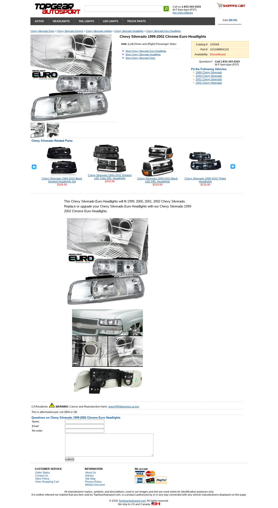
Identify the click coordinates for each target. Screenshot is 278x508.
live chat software (183, 12)
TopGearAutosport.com (132, 500)
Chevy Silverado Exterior (70, 31)
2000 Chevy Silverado (209, 75)
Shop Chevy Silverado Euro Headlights (146, 51)
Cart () (230, 20)
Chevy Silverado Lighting (99, 31)
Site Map (90, 478)
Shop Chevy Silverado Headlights (143, 54)
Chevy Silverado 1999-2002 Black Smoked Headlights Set (62, 180)
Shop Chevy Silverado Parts (140, 58)
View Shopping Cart (47, 481)
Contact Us (41, 475)
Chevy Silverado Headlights (129, 31)
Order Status (42, 472)
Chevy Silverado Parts (42, 31)
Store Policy (42, 478)
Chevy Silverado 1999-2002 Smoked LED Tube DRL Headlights (110, 177)
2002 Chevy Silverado (209, 82)
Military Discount (95, 484)
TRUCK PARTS (136, 21)
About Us (90, 472)
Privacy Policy (93, 481)
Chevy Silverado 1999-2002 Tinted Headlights (205, 180)
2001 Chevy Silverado (209, 79)
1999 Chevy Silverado (209, 72)
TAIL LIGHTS (86, 21)
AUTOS (39, 21)
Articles (89, 475)
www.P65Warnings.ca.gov (123, 406)
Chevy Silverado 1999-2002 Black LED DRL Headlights (157, 180)
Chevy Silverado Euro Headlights (163, 31)
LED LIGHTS (110, 21)
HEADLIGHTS (61, 21)
